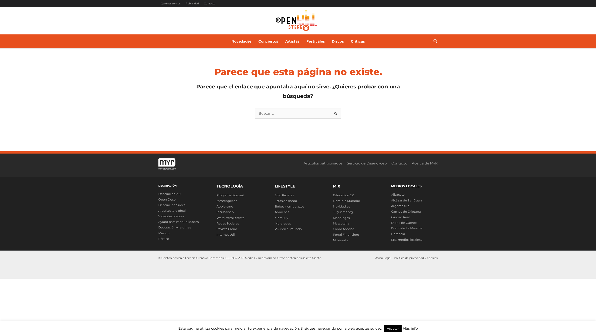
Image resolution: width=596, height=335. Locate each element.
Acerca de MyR (425, 163)
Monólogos (341, 218)
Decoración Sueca (172, 205)
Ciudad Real (400, 217)
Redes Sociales (228, 223)
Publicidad (192, 3)
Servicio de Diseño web (367, 163)
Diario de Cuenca (404, 222)
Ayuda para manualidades (178, 222)
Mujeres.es (283, 223)
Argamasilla (400, 206)
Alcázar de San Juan (406, 200)
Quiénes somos (170, 3)
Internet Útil (226, 234)
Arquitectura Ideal (172, 210)
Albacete (398, 194)
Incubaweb (225, 212)
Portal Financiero (346, 234)
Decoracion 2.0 (169, 194)
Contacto (209, 3)
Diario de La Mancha (407, 228)
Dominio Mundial (346, 201)
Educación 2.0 (343, 195)
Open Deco (167, 199)
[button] (435, 41)
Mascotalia (341, 223)
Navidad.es (341, 206)
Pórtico (163, 239)
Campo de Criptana (406, 211)
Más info (410, 328)
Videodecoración (171, 216)
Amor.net (282, 212)
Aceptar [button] (393, 328)
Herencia (398, 234)
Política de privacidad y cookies (416, 258)
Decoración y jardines (174, 227)
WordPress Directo (230, 218)
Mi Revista (340, 240)
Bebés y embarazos (289, 206)
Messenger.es (227, 201)
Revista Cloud (227, 229)
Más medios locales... (407, 239)
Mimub (163, 233)
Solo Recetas (284, 195)
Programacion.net (230, 195)
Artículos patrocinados (323, 163)
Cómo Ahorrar (343, 229)
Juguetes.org (343, 212)
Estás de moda (286, 201)
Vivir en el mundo (288, 229)
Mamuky (281, 218)
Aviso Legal (383, 258)
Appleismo (225, 206)
